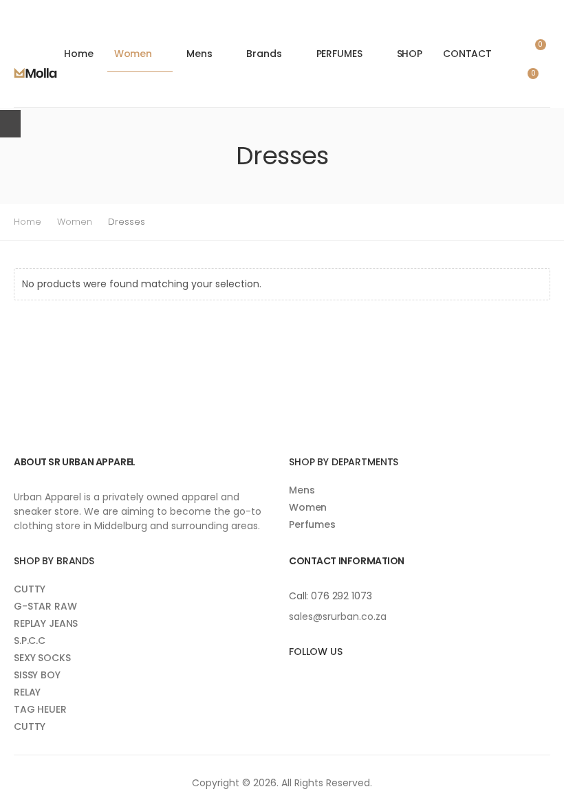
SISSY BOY (37, 675)
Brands (263, 53)
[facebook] (292, 680)
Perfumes (312, 524)
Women (133, 53)
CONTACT (467, 53)
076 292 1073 (341, 596)
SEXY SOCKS (42, 658)
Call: (300, 596)
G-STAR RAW (45, 606)
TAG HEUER (40, 709)
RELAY (27, 692)
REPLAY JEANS (46, 623)
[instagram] (312, 680)
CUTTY (29, 589)
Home (78, 53)
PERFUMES (339, 53)
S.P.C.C (29, 640)
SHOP (409, 53)
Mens (199, 53)
